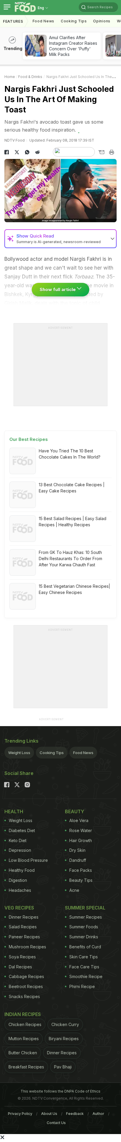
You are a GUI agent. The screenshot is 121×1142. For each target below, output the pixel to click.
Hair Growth (80, 840)
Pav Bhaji (63, 1066)
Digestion (18, 880)
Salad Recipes (23, 926)
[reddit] (37, 152)
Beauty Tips (81, 880)
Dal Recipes (20, 966)
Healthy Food (22, 870)
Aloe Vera (78, 820)
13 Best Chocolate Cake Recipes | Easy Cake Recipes (72, 487)
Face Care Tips (84, 966)
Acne (74, 890)
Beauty (74, 811)
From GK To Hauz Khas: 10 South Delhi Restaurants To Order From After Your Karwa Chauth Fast (70, 558)
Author (98, 1113)
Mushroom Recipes (27, 946)
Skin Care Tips (83, 956)
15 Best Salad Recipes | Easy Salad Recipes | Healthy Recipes (72, 521)
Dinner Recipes (23, 916)
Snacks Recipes (24, 996)
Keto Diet (17, 840)
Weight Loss (19, 752)
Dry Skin (77, 850)
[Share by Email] (101, 152)
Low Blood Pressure (28, 860)
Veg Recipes (19, 908)
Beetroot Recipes (26, 986)
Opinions (101, 21)
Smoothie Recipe (85, 976)
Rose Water (80, 830)
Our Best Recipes (28, 439)
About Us (49, 1113)
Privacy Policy (20, 1113)
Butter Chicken (23, 1052)
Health (13, 811)
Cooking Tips (52, 752)
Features (13, 21)
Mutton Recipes (24, 1038)
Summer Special (85, 908)
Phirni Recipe (82, 986)
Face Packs (80, 870)
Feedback (75, 1113)
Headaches (20, 890)
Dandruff (77, 860)
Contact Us (56, 1123)
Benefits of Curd (85, 946)
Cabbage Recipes (26, 976)
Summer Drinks (83, 936)
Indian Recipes (22, 1014)
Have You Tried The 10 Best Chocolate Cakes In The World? (69, 453)
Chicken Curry (65, 1024)
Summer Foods (83, 926)
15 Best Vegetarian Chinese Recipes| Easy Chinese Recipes (74, 589)
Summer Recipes (85, 916)
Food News (43, 21)
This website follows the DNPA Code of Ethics (60, 1091)
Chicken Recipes (25, 1024)
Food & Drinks (30, 76)
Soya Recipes (22, 956)
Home (9, 76)
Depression (20, 850)
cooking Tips (74, 21)
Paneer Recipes (24, 936)
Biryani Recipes (64, 1038)
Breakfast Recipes (26, 1066)
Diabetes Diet (22, 830)
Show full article (58, 289)
